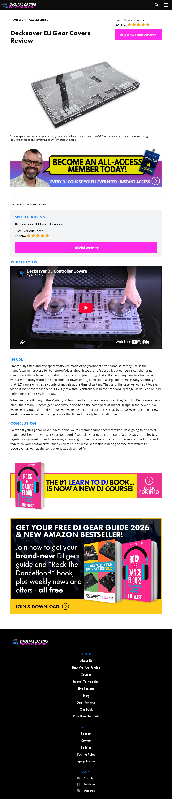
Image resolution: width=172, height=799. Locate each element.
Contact (86, 740)
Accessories (38, 20)
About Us (86, 660)
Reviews (16, 20)
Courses (86, 674)
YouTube (89, 778)
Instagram (89, 790)
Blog (86, 695)
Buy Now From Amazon (138, 35)
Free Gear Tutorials (86, 716)
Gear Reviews (86, 702)
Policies (86, 747)
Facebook (89, 784)
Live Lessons (86, 688)
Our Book (86, 709)
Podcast (86, 733)
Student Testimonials (86, 681)
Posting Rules (86, 754)
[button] (166, 5)
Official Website (86, 248)
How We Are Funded (86, 667)
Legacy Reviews (86, 761)
